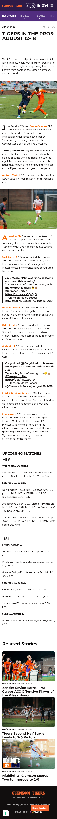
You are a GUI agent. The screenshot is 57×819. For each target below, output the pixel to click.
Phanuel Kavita (11, 307)
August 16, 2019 (43, 300)
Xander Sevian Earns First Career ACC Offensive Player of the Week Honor (28, 691)
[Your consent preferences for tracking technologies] (6, 813)
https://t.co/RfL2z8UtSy (20, 379)
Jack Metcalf (9, 257)
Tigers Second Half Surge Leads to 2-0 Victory (23, 735)
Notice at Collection (40, 805)
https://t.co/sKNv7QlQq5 (21, 294)
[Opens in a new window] (45, 5)
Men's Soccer (9, 683)
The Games (40, 16)
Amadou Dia (14, 236)
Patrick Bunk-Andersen (16, 393)
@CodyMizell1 (31, 363)
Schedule (38, 5)
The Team (24, 16)
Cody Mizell (8, 346)
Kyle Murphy (9, 325)
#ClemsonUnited (16, 291)
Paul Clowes (9, 414)
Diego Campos (38, 126)
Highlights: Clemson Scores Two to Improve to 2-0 (25, 777)
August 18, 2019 (43, 386)
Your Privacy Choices (17, 805)
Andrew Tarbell (11, 175)
